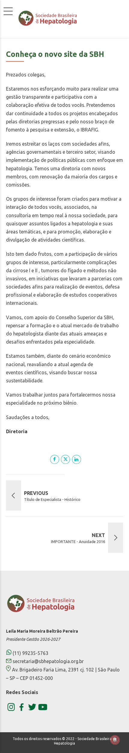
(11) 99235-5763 (29, 653)
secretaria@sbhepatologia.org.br (48, 661)
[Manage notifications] (115, 740)
